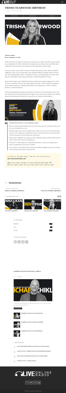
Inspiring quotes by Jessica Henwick (32, 313)
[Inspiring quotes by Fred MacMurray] (17, 324)
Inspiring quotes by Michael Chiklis (27, 271)
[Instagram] (22, 241)
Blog (33, 227)
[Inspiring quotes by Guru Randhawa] (17, 333)
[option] (14, 205)
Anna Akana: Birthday (11, 210)
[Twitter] (19, 241)
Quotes (33, 230)
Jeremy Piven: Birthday (31, 210)
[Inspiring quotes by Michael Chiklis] (33, 290)
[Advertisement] (33, 176)
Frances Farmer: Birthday (51, 190)
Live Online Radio (15, 182)
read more (18, 308)
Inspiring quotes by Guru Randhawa (31, 331)
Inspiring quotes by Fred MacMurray (32, 322)
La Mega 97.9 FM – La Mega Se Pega (26, 360)
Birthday (33, 223)
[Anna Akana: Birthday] (14, 204)
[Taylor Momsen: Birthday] (52, 204)
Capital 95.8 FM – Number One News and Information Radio (34, 351)
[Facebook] (15, 241)
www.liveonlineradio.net (16, 158)
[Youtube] (26, 241)
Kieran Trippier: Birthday (14, 190)
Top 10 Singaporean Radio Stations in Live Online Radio (33, 346)
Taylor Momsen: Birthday (51, 210)
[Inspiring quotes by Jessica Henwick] (17, 315)
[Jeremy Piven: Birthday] (33, 204)
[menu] (62, 2)
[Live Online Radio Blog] (9, 2)
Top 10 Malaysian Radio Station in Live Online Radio (32, 356)
